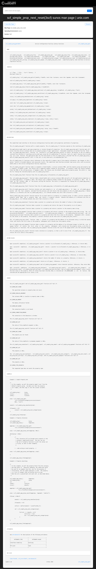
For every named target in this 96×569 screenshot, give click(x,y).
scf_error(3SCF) (22, 558)
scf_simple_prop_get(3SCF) (13, 43)
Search (89, 10)
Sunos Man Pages (9, 24)
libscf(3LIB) (13, 558)
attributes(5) (16, 534)
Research (88, 24)
